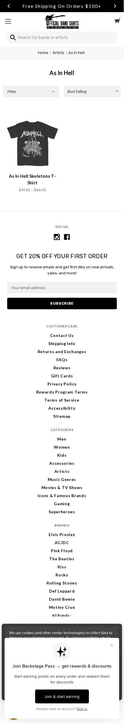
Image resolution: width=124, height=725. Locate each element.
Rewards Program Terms (62, 391)
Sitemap (61, 416)
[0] (118, 21)
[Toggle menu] (8, 21)
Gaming (62, 503)
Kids (62, 455)
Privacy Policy (62, 383)
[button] (31, 91)
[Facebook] (67, 237)
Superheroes (62, 511)
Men (61, 439)
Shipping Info (61, 343)
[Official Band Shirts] (62, 21)
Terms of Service (61, 400)
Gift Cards (62, 375)
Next (115, 6)
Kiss (62, 566)
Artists (62, 471)
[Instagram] (57, 237)
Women (62, 447)
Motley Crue (62, 607)
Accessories (62, 463)
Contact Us (62, 335)
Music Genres (62, 479)
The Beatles (62, 558)
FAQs (62, 359)
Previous (9, 6)
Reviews (62, 367)
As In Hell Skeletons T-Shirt (32, 179)
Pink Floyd (62, 550)
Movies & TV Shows (62, 487)
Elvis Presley (62, 534)
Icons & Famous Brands (62, 495)
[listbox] (92, 91)
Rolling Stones (62, 582)
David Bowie (62, 599)
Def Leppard (62, 591)
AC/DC (62, 542)
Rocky (62, 574)
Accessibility (61, 408)
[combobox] (62, 37)
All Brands (60, 615)
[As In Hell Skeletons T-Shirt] (32, 143)
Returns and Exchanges (62, 351)
